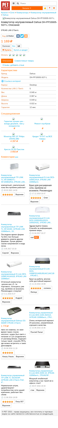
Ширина (4, 100)
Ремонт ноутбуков (42, 124)
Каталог (4, 12)
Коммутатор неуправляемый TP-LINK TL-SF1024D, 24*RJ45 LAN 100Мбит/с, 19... (13, 227)
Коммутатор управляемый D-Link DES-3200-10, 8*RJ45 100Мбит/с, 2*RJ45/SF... (41, 373)
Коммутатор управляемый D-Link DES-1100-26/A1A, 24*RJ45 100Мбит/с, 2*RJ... (41, 315)
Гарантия (5, 107)
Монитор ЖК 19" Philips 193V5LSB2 (14, 137)
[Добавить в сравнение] (18, 46)
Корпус (4, 85)
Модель (4, 77)
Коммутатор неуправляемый (43, 12)
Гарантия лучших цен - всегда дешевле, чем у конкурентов (14, 123)
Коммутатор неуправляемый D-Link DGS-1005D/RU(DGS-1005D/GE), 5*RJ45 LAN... (40, 219)
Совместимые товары (24, 61)
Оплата (4, 55)
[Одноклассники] (26, 36)
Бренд (4, 73)
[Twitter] (22, 36)
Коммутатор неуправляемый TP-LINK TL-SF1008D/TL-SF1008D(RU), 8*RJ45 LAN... (13, 178)
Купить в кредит (21, 50)
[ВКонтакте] (18, 36)
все (16, 157)
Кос (13, 46)
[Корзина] (54, 8)
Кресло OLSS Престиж (14, 149)
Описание (7, 61)
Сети (12, 12)
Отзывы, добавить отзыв (13, 65)
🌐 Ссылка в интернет (11, 81)
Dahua (5, 15)
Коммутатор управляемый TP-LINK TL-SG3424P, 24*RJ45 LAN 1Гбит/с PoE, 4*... (12, 378)
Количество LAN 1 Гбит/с (12, 88)
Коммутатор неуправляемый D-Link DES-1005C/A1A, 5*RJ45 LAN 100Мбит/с (42, 178)
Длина (4, 96)
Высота (4, 103)
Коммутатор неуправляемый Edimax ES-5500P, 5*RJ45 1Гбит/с (13, 320)
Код (4, 36)
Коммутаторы (23, 12)
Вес (3, 92)
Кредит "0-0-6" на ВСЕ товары (42, 137)
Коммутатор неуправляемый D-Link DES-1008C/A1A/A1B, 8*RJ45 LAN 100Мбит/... (13, 275)
